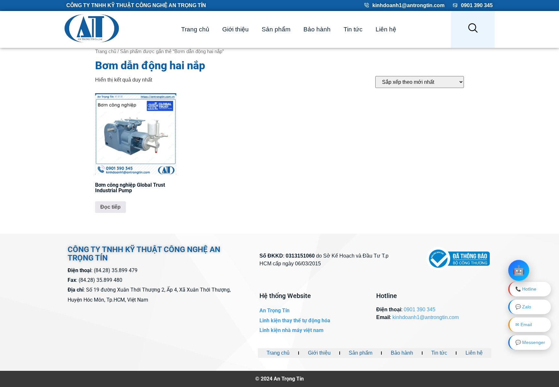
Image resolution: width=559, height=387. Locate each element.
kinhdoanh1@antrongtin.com (408, 5)
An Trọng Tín (274, 310)
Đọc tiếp (110, 207)
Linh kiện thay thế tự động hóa (294, 320)
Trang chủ (195, 29)
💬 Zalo (523, 306)
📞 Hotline (525, 289)
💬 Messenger (530, 342)
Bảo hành (317, 29)
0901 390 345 (477, 5)
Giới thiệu (235, 29)
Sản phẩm (276, 29)
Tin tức (353, 29)
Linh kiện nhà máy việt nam (291, 330)
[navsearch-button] (472, 29)
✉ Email (523, 324)
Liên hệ (386, 29)
